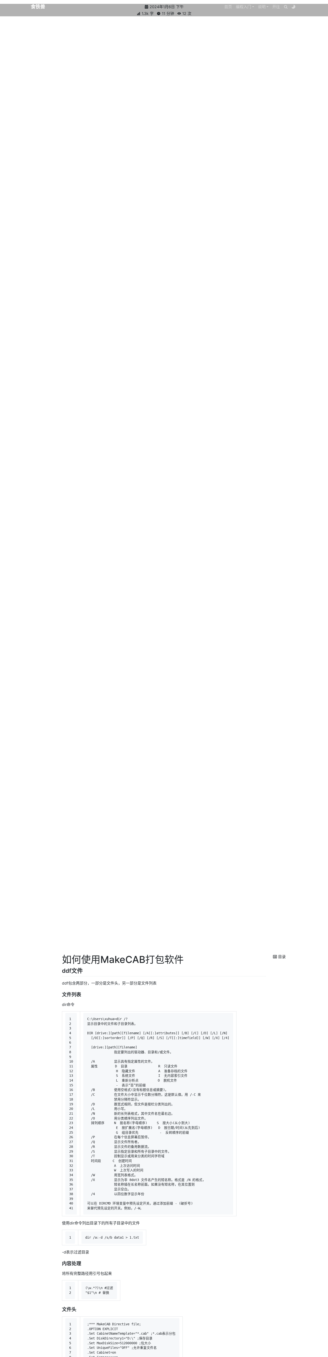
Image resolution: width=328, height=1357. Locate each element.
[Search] (286, 7)
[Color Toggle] (293, 7)
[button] (245, 7)
